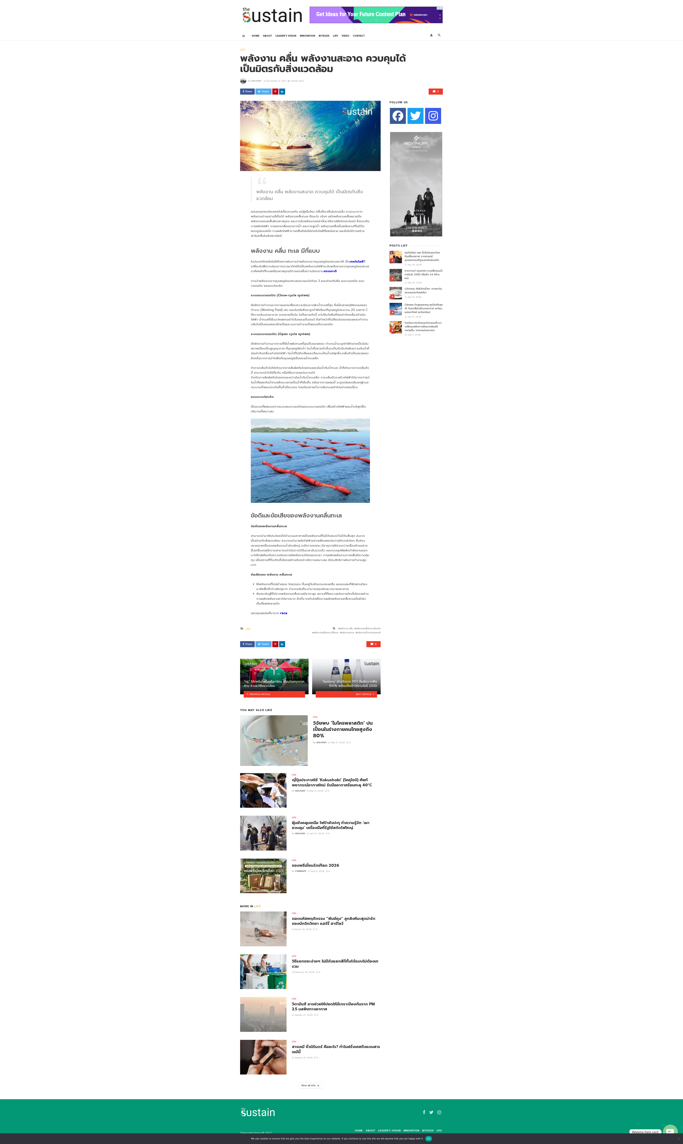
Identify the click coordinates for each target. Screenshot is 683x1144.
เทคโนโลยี (356, 261)
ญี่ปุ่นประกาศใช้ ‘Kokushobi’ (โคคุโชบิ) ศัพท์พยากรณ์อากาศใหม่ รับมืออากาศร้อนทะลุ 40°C (332, 782)
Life (335, 36)
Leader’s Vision (286, 36)
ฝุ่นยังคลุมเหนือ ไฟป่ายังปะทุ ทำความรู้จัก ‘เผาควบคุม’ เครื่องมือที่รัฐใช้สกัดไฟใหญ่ (330, 825)
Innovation (307, 36)
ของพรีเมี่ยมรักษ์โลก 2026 (315, 865)
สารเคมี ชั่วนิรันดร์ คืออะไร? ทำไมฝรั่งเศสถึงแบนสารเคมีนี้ (336, 1049)
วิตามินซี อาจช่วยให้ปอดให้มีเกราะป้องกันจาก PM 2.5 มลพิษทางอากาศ (333, 1007)
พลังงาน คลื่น (346, 628)
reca (283, 613)
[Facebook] (398, 116)
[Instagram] (433, 116)
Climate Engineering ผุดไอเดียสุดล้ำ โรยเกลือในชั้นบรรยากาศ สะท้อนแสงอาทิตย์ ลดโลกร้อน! (424, 308)
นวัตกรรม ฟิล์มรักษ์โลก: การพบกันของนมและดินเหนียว (423, 290)
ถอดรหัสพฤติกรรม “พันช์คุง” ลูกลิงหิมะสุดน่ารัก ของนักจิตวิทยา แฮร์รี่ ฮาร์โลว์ (333, 921)
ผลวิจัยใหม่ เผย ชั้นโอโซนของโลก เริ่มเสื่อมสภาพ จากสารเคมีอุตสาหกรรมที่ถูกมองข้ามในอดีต (422, 256)
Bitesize (324, 36)
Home (255, 36)
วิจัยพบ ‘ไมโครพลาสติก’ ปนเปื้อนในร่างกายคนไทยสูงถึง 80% (343, 729)
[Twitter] (415, 116)
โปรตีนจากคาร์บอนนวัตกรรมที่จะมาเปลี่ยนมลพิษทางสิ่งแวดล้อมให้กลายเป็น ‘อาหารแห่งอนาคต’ (423, 326)
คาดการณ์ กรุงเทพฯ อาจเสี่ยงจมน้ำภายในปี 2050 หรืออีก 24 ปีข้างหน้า (424, 274)
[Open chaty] (670, 1132)
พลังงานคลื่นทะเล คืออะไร (368, 628)
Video (345, 36)
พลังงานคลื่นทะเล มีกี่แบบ (326, 632)
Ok (428, 1138)
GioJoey (256, 80)
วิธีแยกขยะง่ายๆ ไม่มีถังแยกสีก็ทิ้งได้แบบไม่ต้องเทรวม (335, 964)
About (267, 36)
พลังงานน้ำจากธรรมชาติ (369, 632)
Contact (359, 36)
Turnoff (300, 871)
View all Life (308, 1085)
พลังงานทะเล (347, 632)
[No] (678, 1138)
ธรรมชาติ (330, 271)
